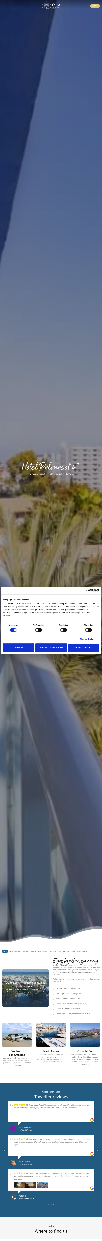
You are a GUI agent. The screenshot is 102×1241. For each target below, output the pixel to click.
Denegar (19, 648)
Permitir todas (83, 648)
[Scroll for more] (51, 937)
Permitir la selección (51, 648)
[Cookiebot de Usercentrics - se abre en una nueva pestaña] (88, 591)
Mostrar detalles (87, 639)
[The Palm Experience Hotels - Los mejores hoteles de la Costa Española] (51, 5)
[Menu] (3, 6)
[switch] (38, 630)
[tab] (5, 951)
